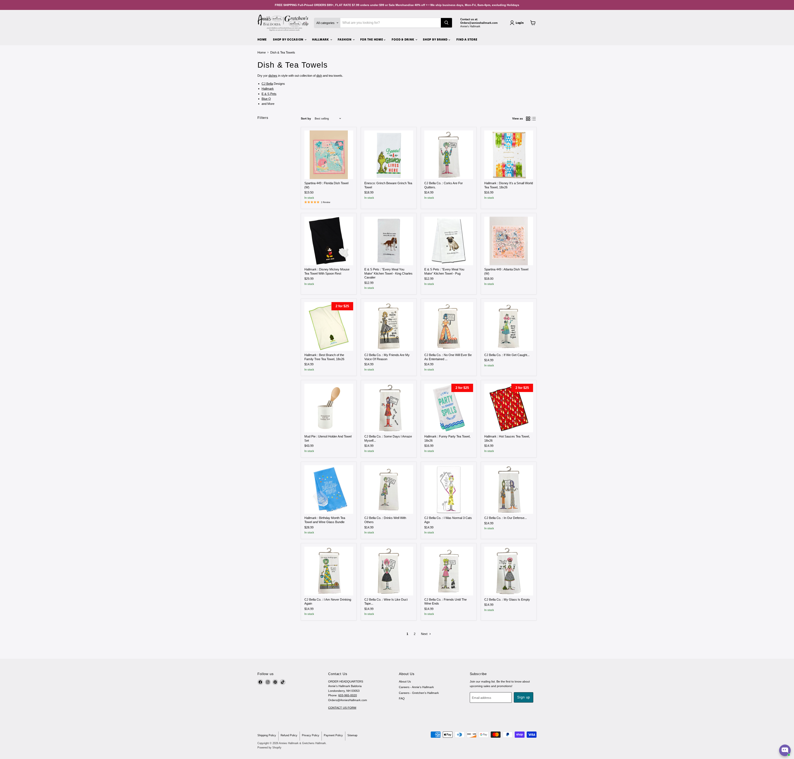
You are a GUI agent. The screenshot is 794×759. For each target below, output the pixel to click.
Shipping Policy (266, 735)
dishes (272, 75)
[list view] (534, 119)
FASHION (345, 39)
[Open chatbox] (785, 750)
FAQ (402, 698)
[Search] (446, 22)
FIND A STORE (466, 39)
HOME (262, 39)
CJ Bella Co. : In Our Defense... (505, 518)
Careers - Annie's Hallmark (416, 687)
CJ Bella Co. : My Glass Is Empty (507, 599)
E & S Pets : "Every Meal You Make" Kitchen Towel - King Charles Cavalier (388, 273)
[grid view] (528, 119)
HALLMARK (321, 39)
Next (424, 634)
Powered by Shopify (269, 747)
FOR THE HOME (372, 39)
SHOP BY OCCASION (288, 39)
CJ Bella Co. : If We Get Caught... (507, 355)
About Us (405, 681)
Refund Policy (289, 735)
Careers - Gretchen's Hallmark (419, 692)
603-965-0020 (347, 695)
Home (261, 52)
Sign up (523, 697)
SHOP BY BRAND (435, 39)
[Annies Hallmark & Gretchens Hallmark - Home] (283, 22)
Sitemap (352, 735)
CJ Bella (267, 83)
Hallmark (268, 88)
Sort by (306, 118)
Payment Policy (333, 735)
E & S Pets (269, 94)
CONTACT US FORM (342, 707)
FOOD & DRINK (403, 39)
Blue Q (266, 98)
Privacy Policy (310, 735)
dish (319, 75)
